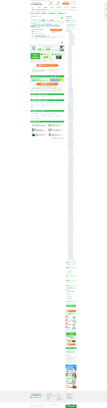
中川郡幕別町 (70, 239)
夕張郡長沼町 (70, 136)
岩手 (38, 96)
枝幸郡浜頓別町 (70, 181)
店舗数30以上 (47, 113)
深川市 (69, 77)
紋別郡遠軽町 (70, 200)
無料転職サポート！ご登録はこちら (47, 65)
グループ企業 (49, 404)
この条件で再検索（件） (71, 305)
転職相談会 (45, 7)
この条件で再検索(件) (71, 406)
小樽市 (69, 47)
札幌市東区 (47, 102)
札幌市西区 (70, 41)
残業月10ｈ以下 (59, 115)
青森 (35, 96)
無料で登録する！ (47, 83)
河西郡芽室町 (70, 233)
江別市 (69, 64)
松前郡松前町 (70, 89)
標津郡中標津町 (70, 257)
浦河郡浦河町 (70, 221)
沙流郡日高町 (70, 217)
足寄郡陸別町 (70, 245)
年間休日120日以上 (54, 113)
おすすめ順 (35, 20)
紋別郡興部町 (70, 204)
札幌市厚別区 (71, 42)
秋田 (45, 96)
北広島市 (69, 83)
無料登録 (65, 3)
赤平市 (69, 65)
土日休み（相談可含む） (69, 296)
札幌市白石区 (53, 102)
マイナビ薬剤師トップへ (50, 393)
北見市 (69, 53)
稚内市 (69, 60)
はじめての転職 (68, 395)
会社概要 (32, 404)
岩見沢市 (69, 55)
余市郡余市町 (70, 129)
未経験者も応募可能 (44, 115)
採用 (45, 404)
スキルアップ (42, 113)
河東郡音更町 (70, 226)
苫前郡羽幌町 (70, 175)
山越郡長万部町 (70, 99)
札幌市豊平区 (58, 102)
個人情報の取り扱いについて (50, 396)
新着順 (44, 20)
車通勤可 (32, 118)
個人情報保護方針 (55, 404)
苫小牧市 (69, 59)
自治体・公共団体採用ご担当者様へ (51, 395)
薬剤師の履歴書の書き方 (70, 394)
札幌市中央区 (37, 102)
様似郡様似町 (70, 222)
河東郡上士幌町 (70, 228)
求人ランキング (66, 7)
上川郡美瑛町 (70, 157)
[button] (62, 24)
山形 (48, 96)
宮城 (42, 96)
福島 (51, 96)
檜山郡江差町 (70, 100)
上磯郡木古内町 (70, 93)
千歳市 (69, 72)
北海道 (32, 96)
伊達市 (69, 82)
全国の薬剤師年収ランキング (70, 396)
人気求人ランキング (59, 396)
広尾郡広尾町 (70, 238)
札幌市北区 (42, 102)
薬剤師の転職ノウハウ (69, 393)
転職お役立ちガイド (59, 7)
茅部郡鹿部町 (70, 95)
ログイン (73, 3)
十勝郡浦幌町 (70, 246)
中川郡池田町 (70, 240)
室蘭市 (69, 49)
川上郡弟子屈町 (70, 252)
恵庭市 (32, 107)
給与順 (52, 20)
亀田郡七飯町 (70, 94)
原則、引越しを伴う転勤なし (35, 115)
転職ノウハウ (53, 7)
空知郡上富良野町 (70, 158)
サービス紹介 (39, 7)
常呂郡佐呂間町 (70, 199)
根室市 (69, 71)
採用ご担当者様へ (66, 1)
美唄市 (69, 61)
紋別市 (69, 66)
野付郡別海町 (70, 256)
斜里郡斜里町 (70, 193)
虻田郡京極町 (70, 118)
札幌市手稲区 (71, 43)
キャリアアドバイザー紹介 (60, 395)
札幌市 (32, 102)
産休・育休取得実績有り (34, 113)
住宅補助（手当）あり (52, 115)
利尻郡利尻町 (70, 187)
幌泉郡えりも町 (70, 223)
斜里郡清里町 (70, 194)
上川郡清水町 (70, 232)
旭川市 (69, 48)
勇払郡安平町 (70, 215)
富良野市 (69, 78)
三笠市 (69, 70)
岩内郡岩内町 (70, 122)
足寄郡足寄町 (70, 244)
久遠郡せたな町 (70, 107)
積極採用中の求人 (38, 118)
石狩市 (69, 84)
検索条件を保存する (73, 307)
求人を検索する (73, 7)
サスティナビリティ (40, 404)
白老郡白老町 (70, 211)
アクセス (35, 404)
